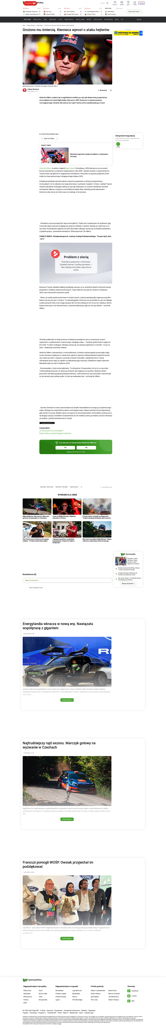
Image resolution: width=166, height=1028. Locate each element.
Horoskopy (33, 1013)
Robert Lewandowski (98, 990)
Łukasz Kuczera (33, 89)
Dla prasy (50, 1010)
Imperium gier (89, 1013)
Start (24, 25)
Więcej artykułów (127, 583)
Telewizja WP (51, 1013)
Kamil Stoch (112, 990)
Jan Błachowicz (113, 997)
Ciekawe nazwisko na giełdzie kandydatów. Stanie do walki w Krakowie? (64, 541)
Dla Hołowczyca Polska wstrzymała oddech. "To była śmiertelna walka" (36, 540)
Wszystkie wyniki (133, 11)
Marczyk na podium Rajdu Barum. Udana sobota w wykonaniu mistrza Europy (97, 540)
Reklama (84, 1010)
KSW (25, 1003)
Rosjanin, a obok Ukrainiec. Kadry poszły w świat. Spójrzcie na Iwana (133, 561)
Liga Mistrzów (77, 990)
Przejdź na (29, 3)
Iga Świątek (95, 997)
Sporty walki (80, 19)
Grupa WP (35, 1010)
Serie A (74, 997)
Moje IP (65, 1013)
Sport (81, 1013)
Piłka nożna (37, 19)
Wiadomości (74, 1013)
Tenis (45, 19)
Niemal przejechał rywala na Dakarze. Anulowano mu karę (89, 155)
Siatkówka (52, 19)
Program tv (42, 1013)
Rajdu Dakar (69, 168)
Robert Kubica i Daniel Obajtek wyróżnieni (55, 433)
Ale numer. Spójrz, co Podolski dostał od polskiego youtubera (129, 579)
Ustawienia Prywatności (72, 1010)
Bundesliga (76, 994)
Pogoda (25, 1013)
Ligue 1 (58, 1000)
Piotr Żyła (94, 1000)
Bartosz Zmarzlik (114, 994)
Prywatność (58, 1010)
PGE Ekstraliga (77, 1000)
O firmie (42, 1010)
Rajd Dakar (40, 25)
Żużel (60, 19)
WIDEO (89, 19)
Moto (117, 19)
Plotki (60, 1013)
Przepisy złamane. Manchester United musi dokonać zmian (127, 574)
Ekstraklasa (59, 990)
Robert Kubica (95, 994)
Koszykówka (108, 19)
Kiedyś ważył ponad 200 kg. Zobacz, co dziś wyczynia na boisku (129, 568)
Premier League (61, 994)
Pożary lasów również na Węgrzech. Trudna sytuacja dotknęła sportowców (97, 517)
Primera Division (61, 997)
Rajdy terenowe (31, 25)
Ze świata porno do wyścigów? (51, 431)
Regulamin (91, 1010)
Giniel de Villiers (45, 168)
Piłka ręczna (98, 19)
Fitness (25, 1000)
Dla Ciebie (27, 19)
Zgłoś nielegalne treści (36, 587)
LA (122, 19)
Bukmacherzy (69, 19)
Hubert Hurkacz (113, 1000)
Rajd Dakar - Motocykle (62, 487)
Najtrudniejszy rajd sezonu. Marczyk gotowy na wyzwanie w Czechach (36, 517)
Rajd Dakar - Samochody (46, 487)
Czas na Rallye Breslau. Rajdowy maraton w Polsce (64, 517)
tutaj (60, 1023)
